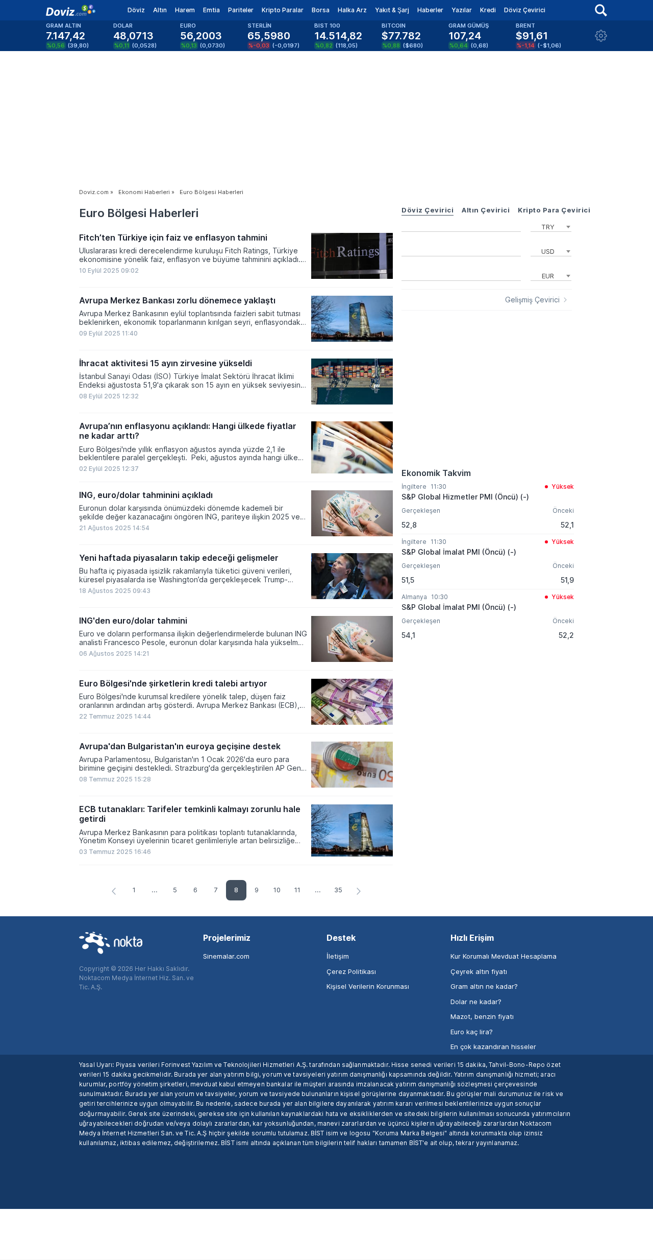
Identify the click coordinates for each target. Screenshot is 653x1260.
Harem (185, 10)
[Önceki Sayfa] (114, 891)
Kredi (488, 10)
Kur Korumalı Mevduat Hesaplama (503, 956)
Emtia (211, 10)
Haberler (430, 10)
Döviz (136, 10)
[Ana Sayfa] (70, 10)
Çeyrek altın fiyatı (478, 971)
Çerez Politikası (351, 971)
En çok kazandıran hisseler (493, 1046)
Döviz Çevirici (524, 10)
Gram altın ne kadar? (484, 986)
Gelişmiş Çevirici (532, 300)
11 (297, 890)
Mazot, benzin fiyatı (482, 1016)
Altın (160, 10)
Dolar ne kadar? (475, 1001)
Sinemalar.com (226, 956)
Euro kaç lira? (471, 1032)
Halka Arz (352, 10)
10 (277, 890)
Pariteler (241, 10)
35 (338, 890)
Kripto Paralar (283, 10)
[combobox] (551, 226)
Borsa (321, 10)
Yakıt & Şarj (392, 10)
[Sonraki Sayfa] (359, 891)
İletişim (337, 956)
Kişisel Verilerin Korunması (367, 986)
